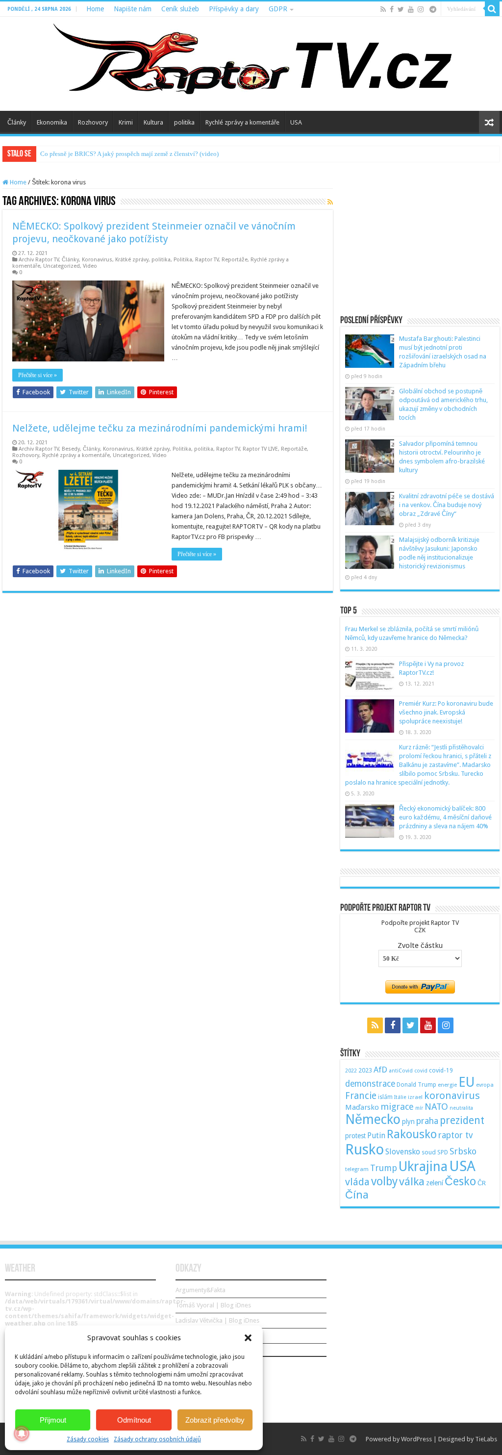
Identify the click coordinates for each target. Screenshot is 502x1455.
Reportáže (235, 259)
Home (95, 9)
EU (466, 1082)
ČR (481, 1183)
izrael (415, 1097)
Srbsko (463, 1151)
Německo (373, 1119)
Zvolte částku (420, 945)
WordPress (416, 1439)
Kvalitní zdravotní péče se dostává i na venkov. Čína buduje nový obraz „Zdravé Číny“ (446, 504)
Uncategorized (61, 266)
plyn (408, 1121)
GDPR (278, 9)
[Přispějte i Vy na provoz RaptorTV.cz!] (369, 676)
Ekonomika (52, 122)
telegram (357, 1169)
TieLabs (486, 1439)
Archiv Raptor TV (39, 259)
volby (384, 1181)
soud (429, 1152)
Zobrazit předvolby (215, 1420)
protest (355, 1136)
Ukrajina (423, 1166)
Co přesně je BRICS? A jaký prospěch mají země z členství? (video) (129, 153)
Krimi (126, 122)
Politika (183, 259)
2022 (351, 1071)
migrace (397, 1106)
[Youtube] (411, 9)
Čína (357, 1194)
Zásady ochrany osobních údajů (157, 1439)
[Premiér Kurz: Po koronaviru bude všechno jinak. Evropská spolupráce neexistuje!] (369, 716)
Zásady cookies (88, 1439)
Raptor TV (207, 259)
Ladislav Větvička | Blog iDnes (217, 1320)
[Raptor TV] (251, 64)
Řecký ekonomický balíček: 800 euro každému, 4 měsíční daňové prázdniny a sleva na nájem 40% (445, 817)
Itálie (400, 1097)
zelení (434, 1183)
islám (385, 1097)
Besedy (71, 449)
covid (420, 1071)
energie (447, 1084)
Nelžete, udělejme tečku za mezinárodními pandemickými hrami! (159, 428)
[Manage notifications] (21, 1433)
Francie (360, 1095)
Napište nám (132, 9)
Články (16, 122)
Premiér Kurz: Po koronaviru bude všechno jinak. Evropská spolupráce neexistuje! (446, 712)
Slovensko (402, 1151)
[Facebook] (392, 9)
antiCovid (401, 1071)
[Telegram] (432, 9)
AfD (380, 1069)
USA (296, 122)
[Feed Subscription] (330, 202)
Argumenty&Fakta (201, 1290)
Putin (376, 1135)
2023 (365, 1070)
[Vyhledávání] (492, 8)
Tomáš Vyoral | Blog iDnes (213, 1305)
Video (90, 266)
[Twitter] (401, 9)
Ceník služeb (180, 9)
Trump (383, 1168)
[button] (248, 1338)
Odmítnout (134, 1420)
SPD (442, 1152)
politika (184, 122)
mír (419, 1108)
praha (427, 1121)
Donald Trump (416, 1084)
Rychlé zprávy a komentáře (242, 122)
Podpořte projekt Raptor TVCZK (420, 926)
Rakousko (412, 1134)
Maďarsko (362, 1107)
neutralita (461, 1108)
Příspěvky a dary (234, 9)
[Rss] (383, 9)
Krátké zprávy (132, 259)
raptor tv (455, 1135)
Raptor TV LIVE (260, 449)
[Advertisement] (420, 240)
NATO (436, 1106)
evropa (485, 1085)
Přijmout (53, 1420)
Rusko (364, 1149)
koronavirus (452, 1095)
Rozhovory (93, 122)
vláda (357, 1182)
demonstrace (370, 1084)
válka (412, 1181)
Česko (460, 1181)
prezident (462, 1120)
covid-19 (441, 1070)
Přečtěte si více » (37, 375)
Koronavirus (97, 259)
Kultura (153, 122)
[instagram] (421, 9)
